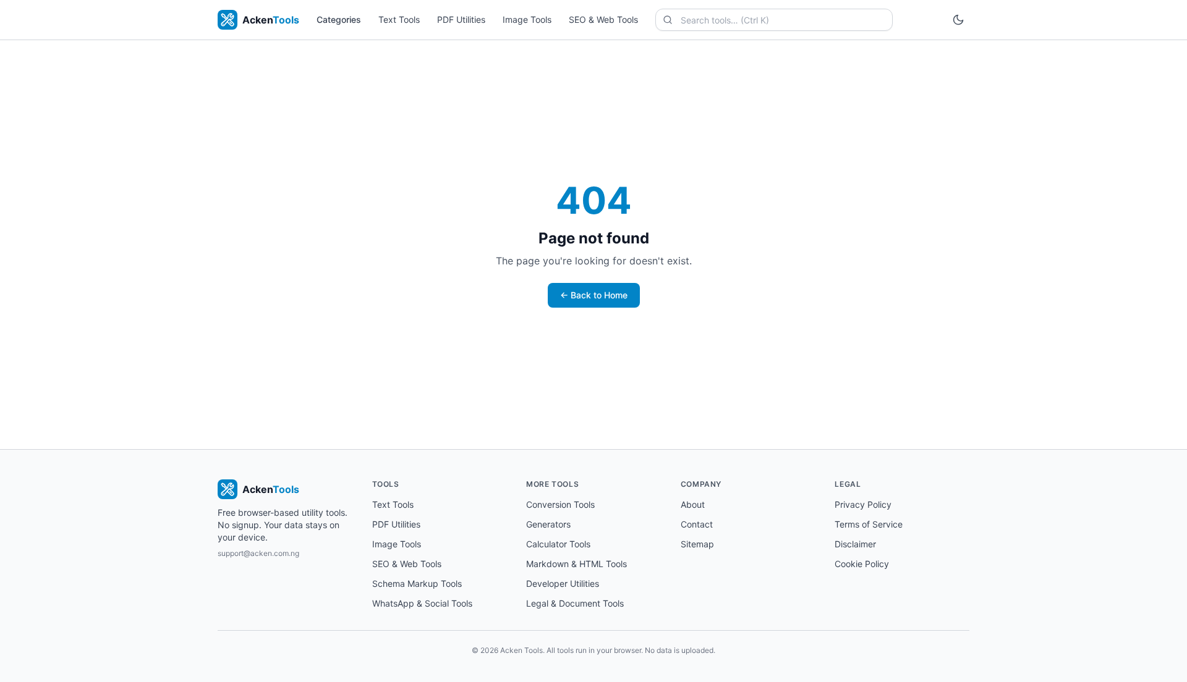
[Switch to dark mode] (958, 20)
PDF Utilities (461, 19)
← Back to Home (594, 295)
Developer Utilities (562, 583)
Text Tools (399, 19)
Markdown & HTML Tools (576, 563)
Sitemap (697, 544)
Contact (697, 524)
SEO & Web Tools (603, 19)
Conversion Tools (560, 504)
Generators (548, 524)
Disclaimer (855, 544)
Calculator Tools (558, 544)
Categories (339, 19)
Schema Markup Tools (417, 583)
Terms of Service (869, 524)
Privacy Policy (863, 504)
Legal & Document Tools (575, 603)
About (693, 504)
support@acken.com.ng (258, 553)
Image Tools (527, 19)
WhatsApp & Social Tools (422, 603)
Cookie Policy (862, 563)
